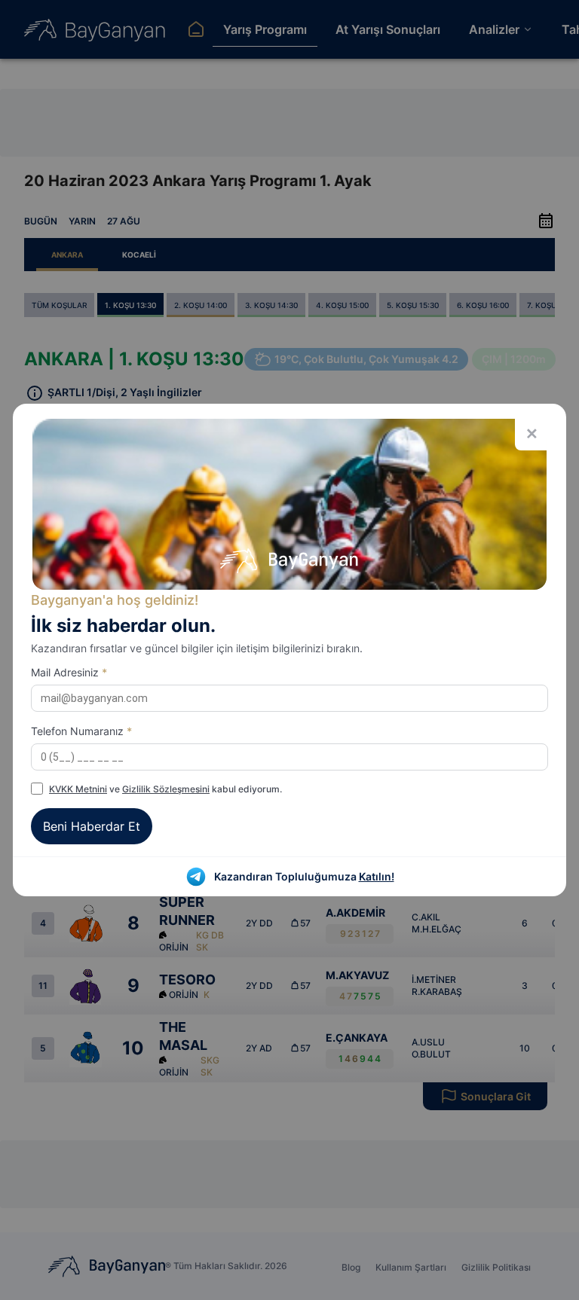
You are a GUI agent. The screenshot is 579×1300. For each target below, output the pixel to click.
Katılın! (376, 876)
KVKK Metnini (78, 789)
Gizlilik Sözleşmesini (166, 789)
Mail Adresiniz (69, 672)
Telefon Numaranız (81, 731)
